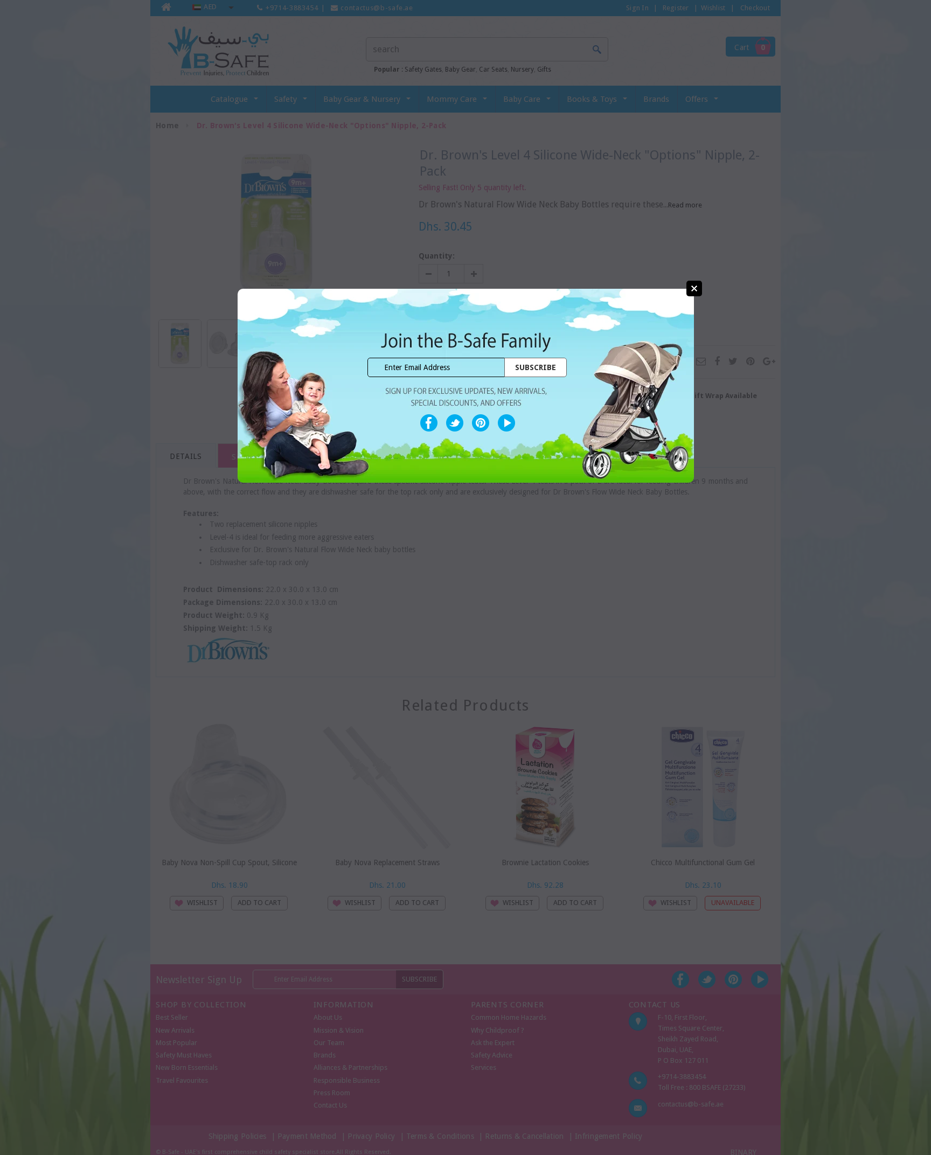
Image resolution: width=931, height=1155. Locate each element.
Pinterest (480, 423)
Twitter (455, 423)
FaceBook (429, 423)
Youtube (506, 423)
